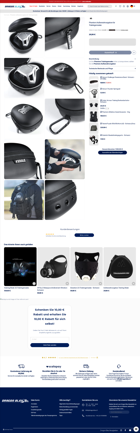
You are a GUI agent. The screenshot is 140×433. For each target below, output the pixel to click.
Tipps (60, 415)
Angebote (80, 6)
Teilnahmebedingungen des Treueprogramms (44, 415)
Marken (73, 6)
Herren (49, 6)
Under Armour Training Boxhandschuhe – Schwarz (115, 101)
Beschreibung (94, 59)
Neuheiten (42, 6)
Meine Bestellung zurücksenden (68, 407)
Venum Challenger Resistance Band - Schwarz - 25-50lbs (117, 78)
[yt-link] (129, 430)
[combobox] (99, 6)
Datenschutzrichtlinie (65, 412)
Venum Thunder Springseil (111, 89)
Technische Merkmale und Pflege (101, 69)
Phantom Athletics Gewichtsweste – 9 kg (116, 112)
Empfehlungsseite (36, 410)
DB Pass (33, 412)
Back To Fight (33, 6)
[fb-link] (124, 430)
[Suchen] (89, 6)
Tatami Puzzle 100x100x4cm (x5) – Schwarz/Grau (118, 124)
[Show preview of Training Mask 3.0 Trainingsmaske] (34, 283)
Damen (54, 6)
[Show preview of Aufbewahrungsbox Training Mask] (133, 283)
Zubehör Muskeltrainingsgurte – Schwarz (116, 135)
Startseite (6, 15)
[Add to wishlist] (134, 53)
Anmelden (34, 404)
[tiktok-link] (133, 430)
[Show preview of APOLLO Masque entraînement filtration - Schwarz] (67, 283)
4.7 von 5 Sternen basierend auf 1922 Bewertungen (73, 357)
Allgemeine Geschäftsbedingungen (69, 404)
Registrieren (34, 407)
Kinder (60, 6)
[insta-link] (120, 430)
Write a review (84, 235)
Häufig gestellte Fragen (66, 410)
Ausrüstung (66, 6)
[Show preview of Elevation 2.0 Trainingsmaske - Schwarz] (100, 283)
